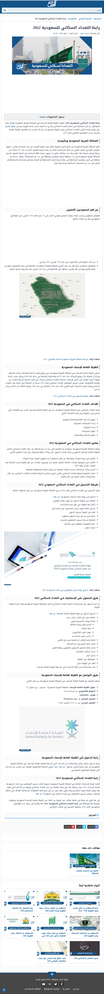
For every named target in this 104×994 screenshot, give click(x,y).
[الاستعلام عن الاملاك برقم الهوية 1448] (19, 923)
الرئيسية (97, 18)
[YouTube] (44, 984)
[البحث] (5, 10)
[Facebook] (62, 984)
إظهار (42, 117)
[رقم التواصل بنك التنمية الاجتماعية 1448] (19, 898)
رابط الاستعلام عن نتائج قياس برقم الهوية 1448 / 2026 (85, 909)
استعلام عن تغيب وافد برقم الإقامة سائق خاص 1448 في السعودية (54, 936)
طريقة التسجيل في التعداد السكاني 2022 (70, 396)
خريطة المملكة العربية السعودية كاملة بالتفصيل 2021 (65, 359)
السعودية (72, 18)
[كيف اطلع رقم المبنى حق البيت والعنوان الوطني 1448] (52, 948)
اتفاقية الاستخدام (33, 989)
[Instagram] (50, 984)
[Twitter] (56, 984)
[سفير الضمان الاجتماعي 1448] (85, 948)
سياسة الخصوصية (52, 989)
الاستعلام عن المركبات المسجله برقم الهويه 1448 (84, 934)
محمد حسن (84, 33)
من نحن (76, 989)
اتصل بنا (66, 989)
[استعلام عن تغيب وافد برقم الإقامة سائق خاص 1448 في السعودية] (52, 923)
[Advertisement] (52, 95)
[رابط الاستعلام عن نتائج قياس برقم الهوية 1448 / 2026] (85, 898)
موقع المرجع (10, 126)
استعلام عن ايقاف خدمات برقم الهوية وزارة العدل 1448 (52, 909)
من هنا (57, 497)
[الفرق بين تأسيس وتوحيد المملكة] (85, 861)
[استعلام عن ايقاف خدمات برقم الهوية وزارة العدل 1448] (52, 898)
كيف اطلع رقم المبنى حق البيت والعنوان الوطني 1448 (52, 959)
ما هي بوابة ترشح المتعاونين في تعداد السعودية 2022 (65, 590)
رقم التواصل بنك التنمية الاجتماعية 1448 (22, 909)
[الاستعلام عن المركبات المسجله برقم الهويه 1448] (85, 923)
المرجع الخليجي (85, 18)
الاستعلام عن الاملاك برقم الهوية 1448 (22, 934)
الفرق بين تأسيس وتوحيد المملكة (87, 872)
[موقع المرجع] (52, 4)
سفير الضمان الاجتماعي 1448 (86, 958)
